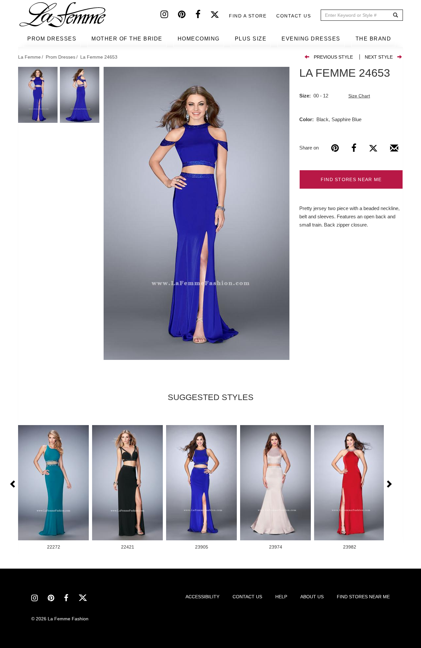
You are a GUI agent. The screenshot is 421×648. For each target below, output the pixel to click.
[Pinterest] (186, 15)
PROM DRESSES (51, 38)
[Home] (63, 15)
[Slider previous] (13, 484)
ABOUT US (312, 596)
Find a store (247, 15)
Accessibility (202, 596)
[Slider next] (389, 484)
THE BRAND (373, 38)
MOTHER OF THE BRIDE (126, 38)
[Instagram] (169, 15)
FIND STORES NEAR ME (351, 179)
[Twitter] (219, 15)
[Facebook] (202, 15)
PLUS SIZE (251, 38)
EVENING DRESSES (311, 38)
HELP (281, 596)
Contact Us (293, 15)
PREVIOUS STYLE (333, 57)
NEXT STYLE (379, 57)
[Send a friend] (394, 150)
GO (395, 15)
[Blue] (196, 213)
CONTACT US (247, 596)
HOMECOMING (199, 38)
